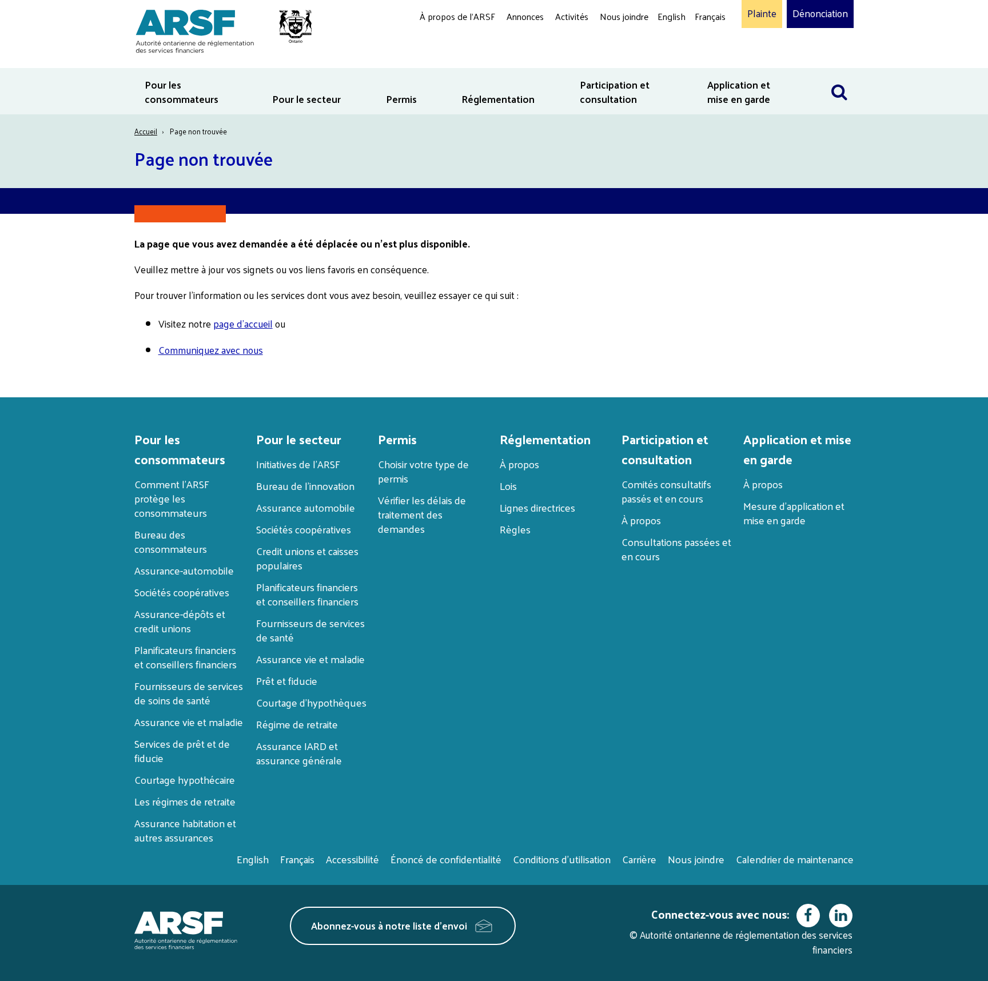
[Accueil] (218, 29)
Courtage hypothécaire (184, 779)
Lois (508, 485)
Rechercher (839, 75)
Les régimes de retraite (185, 801)
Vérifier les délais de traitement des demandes (422, 514)
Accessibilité (352, 859)
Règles (515, 529)
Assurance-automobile (184, 570)
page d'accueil (243, 323)
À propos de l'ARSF (457, 16)
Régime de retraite (297, 724)
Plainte (761, 14)
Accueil (145, 131)
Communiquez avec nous (210, 350)
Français (710, 16)
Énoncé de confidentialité (446, 859)
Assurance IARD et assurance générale (299, 753)
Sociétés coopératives (181, 592)
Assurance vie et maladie (188, 722)
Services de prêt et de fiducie (182, 750)
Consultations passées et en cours (676, 549)
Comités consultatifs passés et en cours (666, 491)
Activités (571, 16)
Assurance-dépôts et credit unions (179, 621)
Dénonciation (820, 14)
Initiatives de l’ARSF (298, 464)
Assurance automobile (305, 507)
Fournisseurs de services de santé (310, 630)
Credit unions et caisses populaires (307, 558)
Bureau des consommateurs (170, 541)
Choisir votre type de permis (423, 471)
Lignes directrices (537, 507)
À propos (519, 464)
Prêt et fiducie (286, 680)
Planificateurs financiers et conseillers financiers (185, 657)
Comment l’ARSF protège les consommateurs (171, 498)
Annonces (525, 16)
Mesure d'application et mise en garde (793, 513)
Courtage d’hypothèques (311, 702)
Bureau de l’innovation (305, 485)
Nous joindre (624, 16)
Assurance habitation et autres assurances (185, 830)
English (672, 16)
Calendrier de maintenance (795, 859)
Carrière (639, 859)
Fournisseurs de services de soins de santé (188, 693)
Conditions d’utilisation (562, 859)
